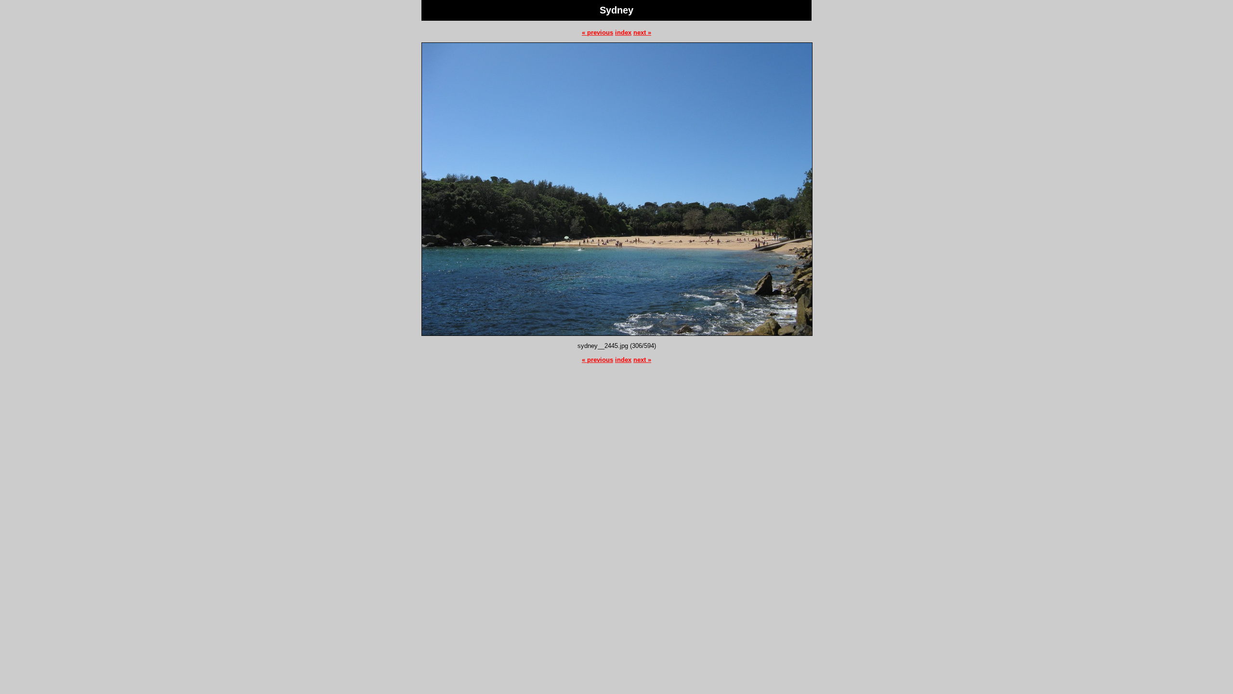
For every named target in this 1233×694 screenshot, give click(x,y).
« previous (597, 32)
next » (642, 32)
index (623, 32)
